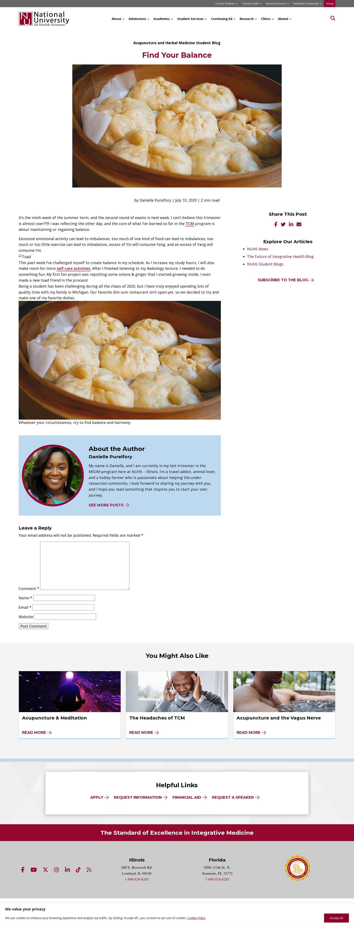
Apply (96, 797)
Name (25, 597)
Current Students (225, 3)
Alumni (283, 19)
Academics (161, 19)
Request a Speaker (233, 797)
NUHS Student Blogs (265, 264)
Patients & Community (306, 3)
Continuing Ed (221, 19)
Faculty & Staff (250, 3)
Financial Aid (186, 797)
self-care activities (73, 268)
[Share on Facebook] (275, 225)
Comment (29, 588)
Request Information (138, 797)
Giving (329, 3)
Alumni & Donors (276, 3)
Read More (34, 732)
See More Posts (106, 505)
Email (25, 607)
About (116, 19)
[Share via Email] (298, 225)
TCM (190, 223)
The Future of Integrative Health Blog (280, 256)
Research (247, 19)
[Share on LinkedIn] (291, 225)
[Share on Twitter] (283, 225)
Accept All (336, 918)
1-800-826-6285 (137, 879)
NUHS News (257, 248)
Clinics (266, 19)
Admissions (137, 19)
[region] (177, 914)
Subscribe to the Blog (283, 280)
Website (26, 616)
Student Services (190, 19)
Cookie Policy (196, 918)
